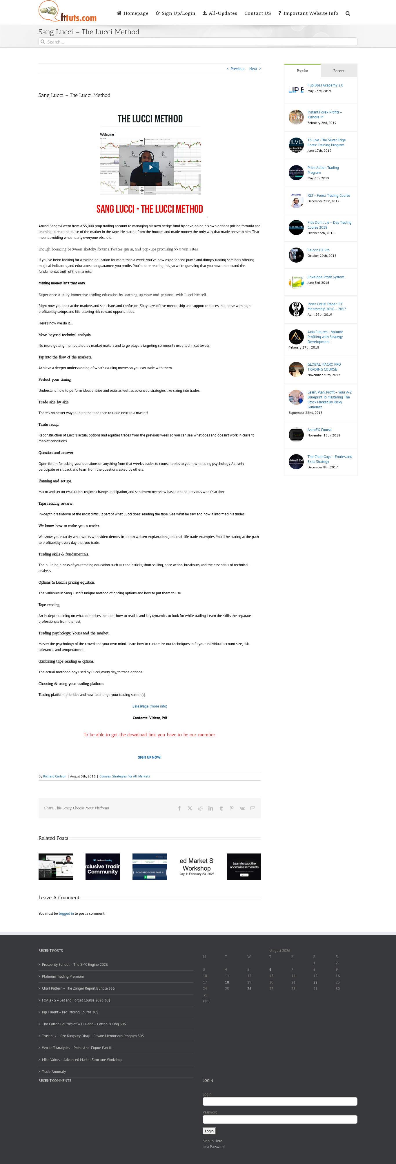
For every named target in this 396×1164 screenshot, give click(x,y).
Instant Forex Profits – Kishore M (325, 115)
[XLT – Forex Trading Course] (296, 195)
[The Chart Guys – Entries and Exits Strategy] (296, 456)
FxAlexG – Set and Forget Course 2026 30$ (76, 1000)
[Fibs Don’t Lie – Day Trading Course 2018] (296, 222)
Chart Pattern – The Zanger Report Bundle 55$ (78, 988)
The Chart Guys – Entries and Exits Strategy (330, 459)
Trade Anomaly (54, 1071)
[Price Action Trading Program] (296, 167)
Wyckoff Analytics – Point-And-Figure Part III (77, 1047)
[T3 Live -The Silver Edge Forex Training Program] (296, 140)
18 (227, 982)
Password (210, 1112)
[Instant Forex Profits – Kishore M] (296, 112)
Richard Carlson (54, 776)
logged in (66, 913)
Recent (339, 70)
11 (227, 975)
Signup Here (212, 1140)
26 (249, 988)
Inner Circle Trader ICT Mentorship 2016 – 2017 (327, 306)
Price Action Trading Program (323, 170)
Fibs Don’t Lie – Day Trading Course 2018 (330, 225)
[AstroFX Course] (296, 429)
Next (253, 68)
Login (207, 1094)
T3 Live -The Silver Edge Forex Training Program (327, 142)
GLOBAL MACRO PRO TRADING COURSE (324, 367)
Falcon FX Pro (319, 250)
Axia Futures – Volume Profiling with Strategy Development (325, 336)
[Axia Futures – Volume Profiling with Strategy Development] (296, 332)
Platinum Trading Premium (63, 976)
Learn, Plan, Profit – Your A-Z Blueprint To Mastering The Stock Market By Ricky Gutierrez (329, 399)
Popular (302, 70)
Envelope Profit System (326, 277)
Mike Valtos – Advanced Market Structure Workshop (82, 1059)
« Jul (206, 1001)
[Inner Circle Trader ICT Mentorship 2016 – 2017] (296, 304)
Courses (105, 776)
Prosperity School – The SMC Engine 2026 (75, 964)
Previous (237, 68)
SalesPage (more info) (149, 706)
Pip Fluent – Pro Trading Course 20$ (70, 1012)
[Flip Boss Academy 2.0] (296, 85)
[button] (348, 12)
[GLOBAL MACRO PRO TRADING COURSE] (296, 364)
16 (338, 975)
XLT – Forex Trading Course (329, 195)
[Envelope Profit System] (296, 277)
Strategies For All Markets (131, 776)
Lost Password (214, 1146)
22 (315, 982)
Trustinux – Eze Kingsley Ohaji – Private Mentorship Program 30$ (93, 1035)
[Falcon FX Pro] (296, 250)
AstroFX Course (320, 429)
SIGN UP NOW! (149, 757)
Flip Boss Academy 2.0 (325, 85)
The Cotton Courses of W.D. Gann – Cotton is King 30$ (84, 1024)
